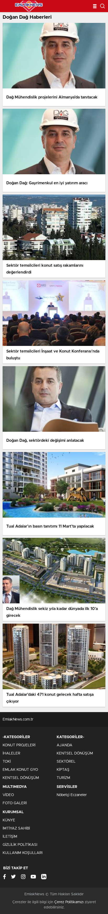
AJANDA (64, 745)
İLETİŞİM (10, 836)
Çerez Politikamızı (69, 902)
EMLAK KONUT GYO (20, 770)
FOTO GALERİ (15, 803)
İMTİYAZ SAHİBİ (16, 828)
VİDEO (8, 795)
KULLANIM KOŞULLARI (22, 853)
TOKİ (7, 761)
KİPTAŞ (63, 770)
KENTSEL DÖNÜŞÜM (21, 778)
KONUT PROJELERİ (19, 745)
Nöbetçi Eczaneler (72, 795)
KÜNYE (9, 820)
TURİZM (63, 778)
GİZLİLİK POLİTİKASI (20, 845)
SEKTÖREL (66, 761)
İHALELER (11, 753)
